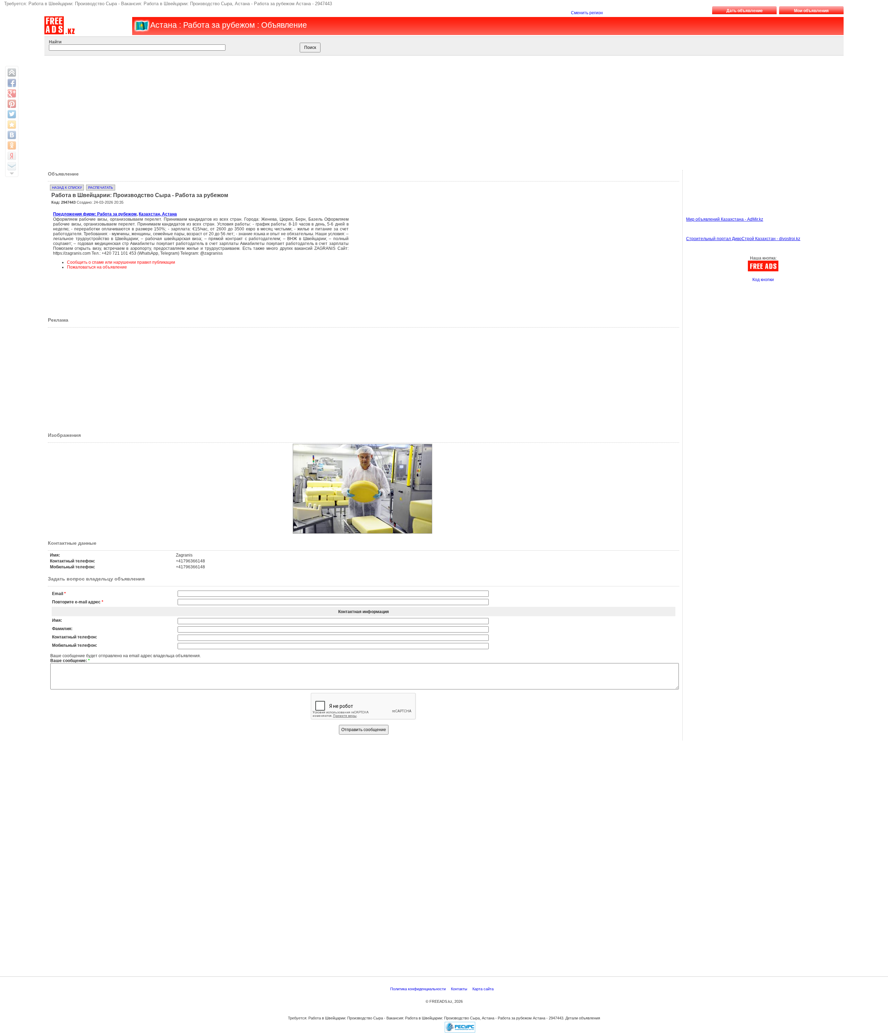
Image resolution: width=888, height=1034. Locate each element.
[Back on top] (12, 72)
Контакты (459, 989)
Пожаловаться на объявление (97, 267)
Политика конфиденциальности (418, 989)
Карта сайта (483, 989)
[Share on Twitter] (12, 114)
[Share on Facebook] (12, 83)
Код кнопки (763, 279)
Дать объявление (744, 10)
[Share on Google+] (12, 93)
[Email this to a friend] (12, 166)
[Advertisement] (431, 111)
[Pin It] (12, 104)
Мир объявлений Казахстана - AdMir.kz (724, 219)
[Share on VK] (12, 135)
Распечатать (100, 187)
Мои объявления (811, 10)
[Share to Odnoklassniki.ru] (12, 145)
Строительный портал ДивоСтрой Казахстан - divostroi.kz (743, 238)
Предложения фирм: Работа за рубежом (95, 214)
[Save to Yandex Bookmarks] (12, 156)
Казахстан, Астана (158, 214)
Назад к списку (67, 187)
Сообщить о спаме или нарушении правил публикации (121, 262)
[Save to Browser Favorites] (12, 124)
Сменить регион (587, 12)
